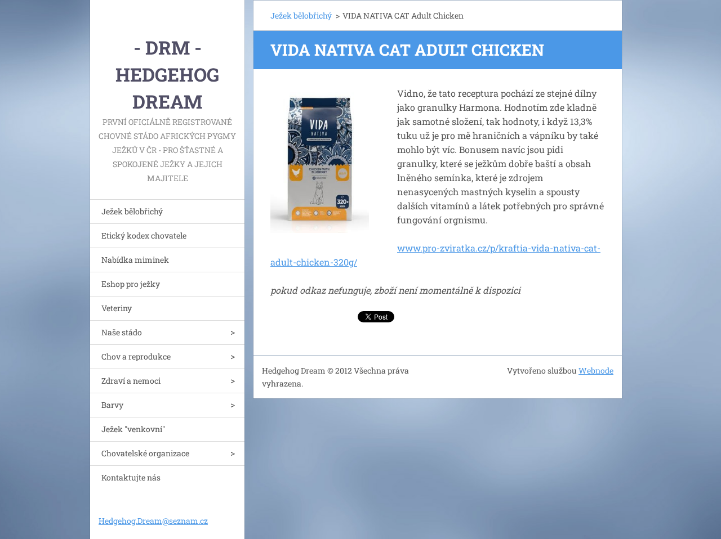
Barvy (112, 404)
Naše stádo (121, 332)
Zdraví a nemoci (131, 380)
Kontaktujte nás (131, 477)
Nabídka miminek (135, 259)
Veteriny (116, 308)
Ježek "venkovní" (133, 429)
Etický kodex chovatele (143, 235)
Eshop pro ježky (130, 284)
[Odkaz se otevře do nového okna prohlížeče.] (319, 159)
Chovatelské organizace (145, 453)
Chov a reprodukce (136, 356)
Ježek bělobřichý (132, 211)
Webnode (595, 370)
